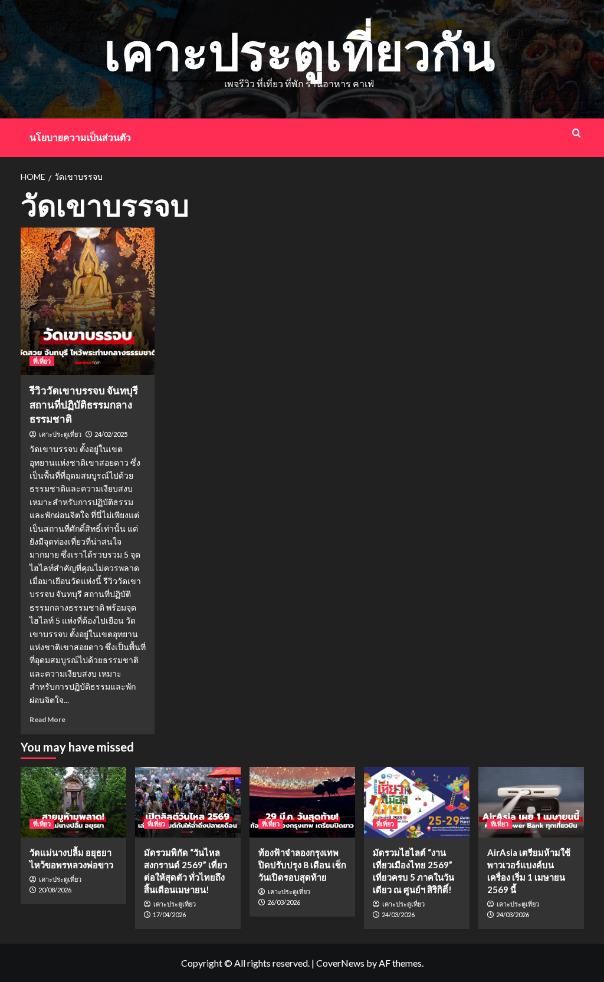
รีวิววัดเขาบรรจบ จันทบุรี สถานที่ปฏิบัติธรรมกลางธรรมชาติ (83, 404)
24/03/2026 (398, 914)
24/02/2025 (110, 434)
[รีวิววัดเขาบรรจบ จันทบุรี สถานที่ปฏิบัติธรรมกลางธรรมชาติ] (88, 301)
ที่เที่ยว (42, 361)
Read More (47, 719)
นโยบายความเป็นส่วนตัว (80, 137)
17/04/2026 (169, 914)
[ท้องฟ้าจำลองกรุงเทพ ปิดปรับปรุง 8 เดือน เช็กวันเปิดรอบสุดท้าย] (302, 802)
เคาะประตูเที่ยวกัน (299, 51)
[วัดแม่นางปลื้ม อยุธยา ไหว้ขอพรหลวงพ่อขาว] (73, 802)
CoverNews (340, 962)
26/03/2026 (283, 902)
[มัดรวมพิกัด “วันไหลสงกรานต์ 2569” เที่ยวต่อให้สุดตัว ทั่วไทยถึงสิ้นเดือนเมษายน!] (188, 802)
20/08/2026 (54, 890)
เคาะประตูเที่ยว (60, 434)
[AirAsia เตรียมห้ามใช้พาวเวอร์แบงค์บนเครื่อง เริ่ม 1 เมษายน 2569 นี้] (531, 802)
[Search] (576, 133)
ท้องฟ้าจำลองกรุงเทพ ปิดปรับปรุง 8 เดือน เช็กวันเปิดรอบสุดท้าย (302, 864)
